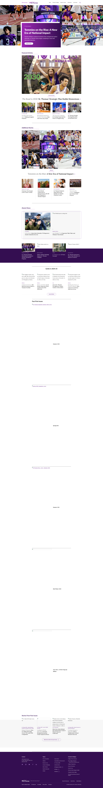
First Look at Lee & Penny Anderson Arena (73, 287)
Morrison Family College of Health (73, 770)
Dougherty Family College (72, 772)
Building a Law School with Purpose (74, 193)
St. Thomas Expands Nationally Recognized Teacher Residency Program (27, 256)
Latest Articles (51, 294)
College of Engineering (71, 764)
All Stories (56, 771)
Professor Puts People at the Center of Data (27, 191)
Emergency (50, 784)
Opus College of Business (73, 762)
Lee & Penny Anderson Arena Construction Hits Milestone (43, 287)
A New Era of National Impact (50, 174)
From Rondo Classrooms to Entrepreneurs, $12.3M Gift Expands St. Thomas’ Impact (43, 193)
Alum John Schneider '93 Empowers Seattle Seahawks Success (37, 234)
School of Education (71, 766)
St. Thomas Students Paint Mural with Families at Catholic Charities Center (59, 193)
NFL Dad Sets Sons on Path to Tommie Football (28, 286)
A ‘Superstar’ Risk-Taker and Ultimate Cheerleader (64, 234)
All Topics (56, 769)
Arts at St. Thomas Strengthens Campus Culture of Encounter (58, 286)
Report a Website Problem (26, 784)
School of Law (70, 768)
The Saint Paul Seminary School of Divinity (74, 775)
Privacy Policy (45, 784)
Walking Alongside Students (28, 117)
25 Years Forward (59, 255)
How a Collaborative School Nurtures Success (73, 732)
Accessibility (39, 784)
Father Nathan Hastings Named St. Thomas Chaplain (43, 256)
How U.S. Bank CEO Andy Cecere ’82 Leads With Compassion (27, 732)
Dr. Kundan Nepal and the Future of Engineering (59, 117)
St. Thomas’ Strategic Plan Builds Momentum (50, 99)
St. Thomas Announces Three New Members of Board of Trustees (74, 256)
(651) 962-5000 (24, 761)
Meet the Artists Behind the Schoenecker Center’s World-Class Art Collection (59, 731)
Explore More (28, 43)
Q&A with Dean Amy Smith (43, 117)
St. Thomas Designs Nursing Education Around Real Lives (73, 117)
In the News (75, 2)
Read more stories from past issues (50, 739)
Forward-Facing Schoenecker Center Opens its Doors (43, 732)
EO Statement (33, 784)
